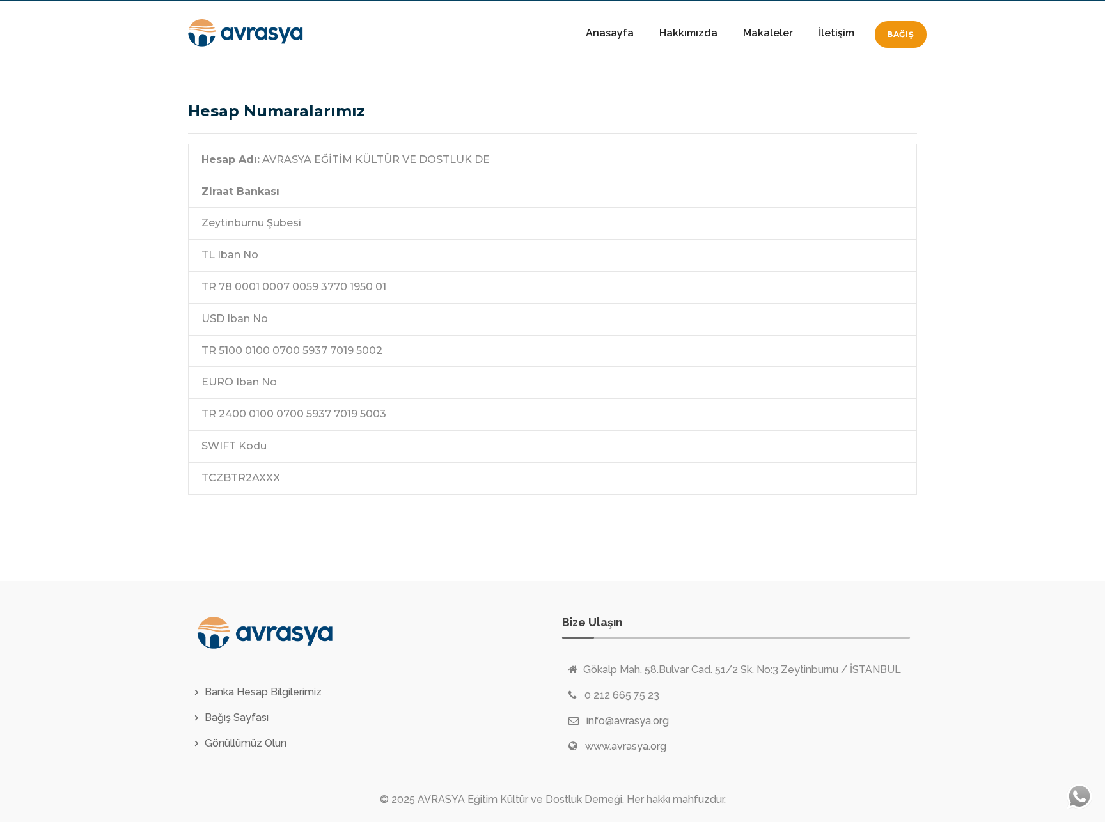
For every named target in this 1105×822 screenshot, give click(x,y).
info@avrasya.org (627, 721)
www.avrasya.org (625, 746)
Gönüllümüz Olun (245, 743)
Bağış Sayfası (237, 717)
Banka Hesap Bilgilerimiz (263, 692)
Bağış (900, 34)
